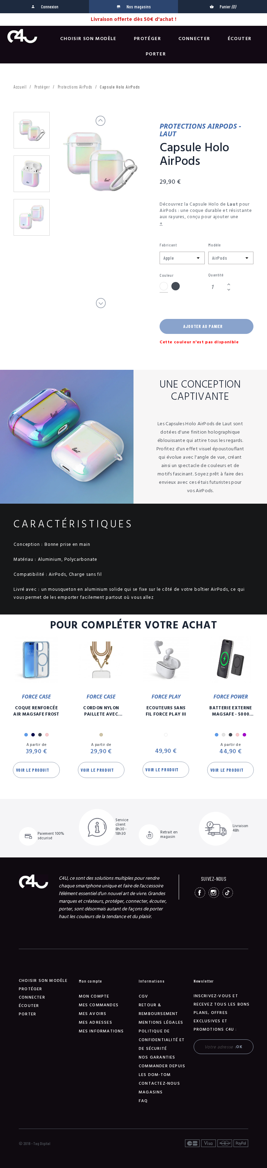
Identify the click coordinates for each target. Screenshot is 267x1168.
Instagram (214, 893)
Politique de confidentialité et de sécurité (162, 1040)
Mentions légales (161, 1022)
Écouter (240, 38)
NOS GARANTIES (157, 1057)
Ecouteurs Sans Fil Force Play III (166, 711)
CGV (143, 996)
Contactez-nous (159, 1083)
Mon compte (94, 996)
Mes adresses (95, 1022)
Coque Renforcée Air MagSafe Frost (36, 711)
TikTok (228, 893)
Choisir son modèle (88, 38)
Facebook (200, 893)
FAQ (143, 1101)
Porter (156, 54)
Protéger (147, 38)
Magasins (151, 1092)
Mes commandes (99, 1005)
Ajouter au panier (202, 326)
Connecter (194, 38)
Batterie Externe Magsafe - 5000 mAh (230, 711)
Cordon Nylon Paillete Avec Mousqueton (101, 711)
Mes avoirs (93, 1014)
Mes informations (101, 1031)
